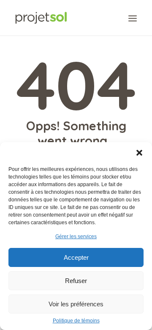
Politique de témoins (76, 321)
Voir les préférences (76, 304)
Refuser (76, 280)
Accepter (76, 257)
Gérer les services (76, 236)
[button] (139, 152)
